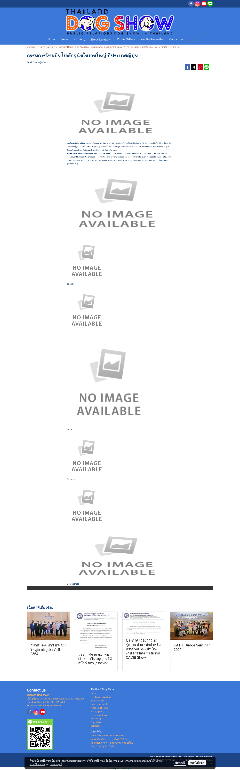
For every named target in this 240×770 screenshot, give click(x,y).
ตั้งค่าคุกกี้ (180, 762)
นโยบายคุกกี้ (56, 764)
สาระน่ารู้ (79, 39)
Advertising (96, 718)
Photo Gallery (126, 39)
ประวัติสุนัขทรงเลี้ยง (152, 39)
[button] (191, 39)
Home (52, 39)
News (64, 39)
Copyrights (96, 722)
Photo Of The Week (100, 708)
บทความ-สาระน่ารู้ (100, 704)
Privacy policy (97, 711)
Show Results (99, 40)
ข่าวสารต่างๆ (97, 700)
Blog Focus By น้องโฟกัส (103, 746)
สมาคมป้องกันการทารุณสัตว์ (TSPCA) (109, 739)
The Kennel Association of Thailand (107, 735)
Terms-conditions (99, 715)
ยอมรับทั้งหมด (197, 762)
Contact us (176, 39)
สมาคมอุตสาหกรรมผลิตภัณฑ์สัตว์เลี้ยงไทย (112, 743)
